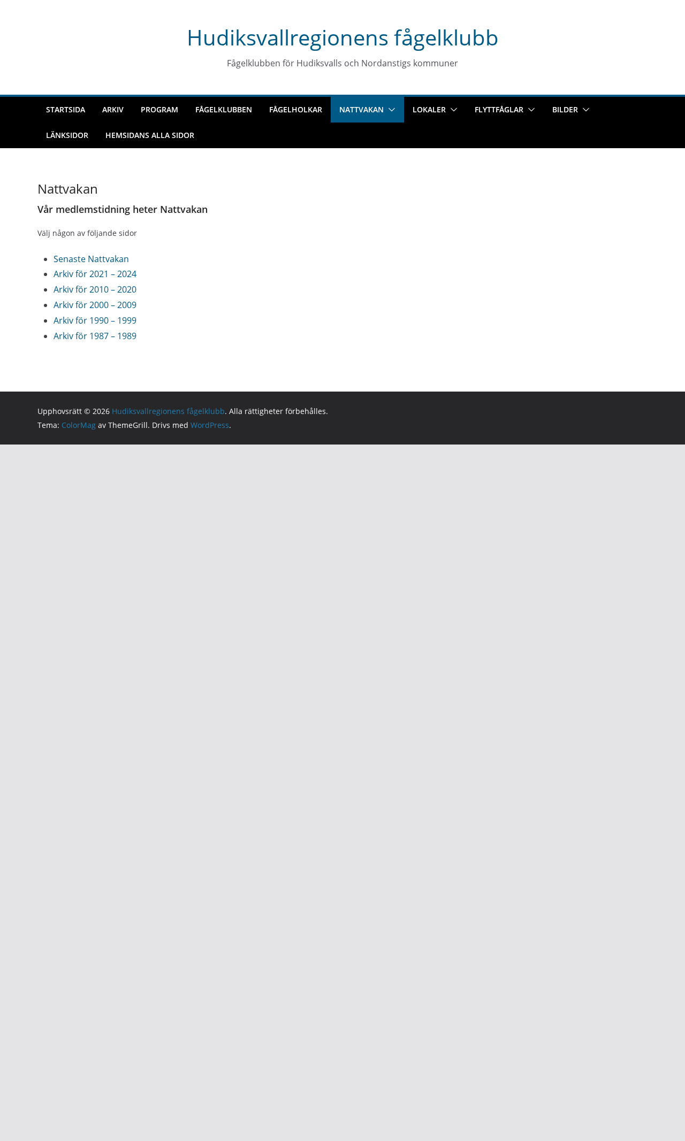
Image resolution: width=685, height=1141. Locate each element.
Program (159, 109)
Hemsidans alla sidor (149, 135)
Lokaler (429, 109)
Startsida (65, 109)
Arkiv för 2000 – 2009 (95, 305)
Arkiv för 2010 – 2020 (95, 289)
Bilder (565, 109)
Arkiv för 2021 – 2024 (95, 274)
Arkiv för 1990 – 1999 (95, 320)
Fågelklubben (223, 109)
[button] (389, 109)
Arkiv (113, 109)
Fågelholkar (295, 109)
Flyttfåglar (499, 109)
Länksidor (67, 135)
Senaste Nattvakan (91, 259)
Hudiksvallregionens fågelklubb (343, 37)
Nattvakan (361, 109)
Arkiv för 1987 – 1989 (95, 336)
